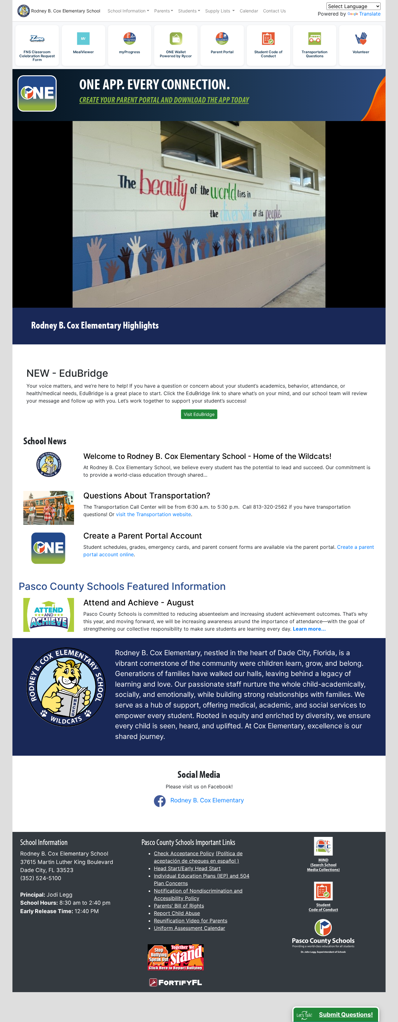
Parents (162, 10)
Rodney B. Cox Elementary (207, 800)
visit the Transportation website (153, 514)
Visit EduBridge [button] (199, 414)
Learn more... (309, 629)
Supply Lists (218, 10)
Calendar (249, 10)
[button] (335, 1014)
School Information (127, 10)
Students (187, 10)
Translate (370, 14)
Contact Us (274, 10)
